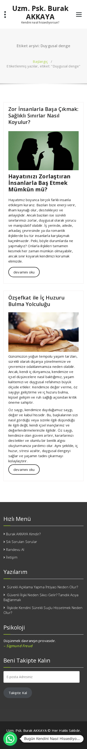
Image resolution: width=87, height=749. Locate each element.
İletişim (11, 557)
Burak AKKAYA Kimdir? (23, 534)
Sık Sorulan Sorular (21, 541)
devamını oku (24, 272)
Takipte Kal (18, 692)
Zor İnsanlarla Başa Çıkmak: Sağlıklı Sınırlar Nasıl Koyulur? (43, 115)
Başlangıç (40, 61)
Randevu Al (15, 549)
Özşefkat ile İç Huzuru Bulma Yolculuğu (36, 300)
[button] (10, 739)
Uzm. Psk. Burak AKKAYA (40, 12)
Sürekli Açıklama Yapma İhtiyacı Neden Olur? (42, 587)
